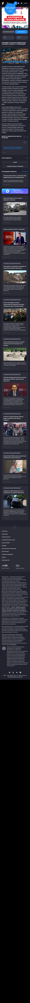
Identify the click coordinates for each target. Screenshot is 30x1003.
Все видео (4, 545)
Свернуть (15, 527)
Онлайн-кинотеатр (5, 568)
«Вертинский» (15, 610)
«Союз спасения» (10, 608)
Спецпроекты (5, 534)
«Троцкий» (4, 610)
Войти (25, 3)
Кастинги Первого (6, 542)
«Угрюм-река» (17, 608)
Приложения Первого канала (8, 539)
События (4, 557)
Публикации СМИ (5, 560)
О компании (4, 531)
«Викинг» (23, 608)
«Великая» (9, 610)
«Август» (13, 607)
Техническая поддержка (7, 554)
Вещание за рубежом (20, 568)
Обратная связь (5, 551)
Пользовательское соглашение (9, 548)
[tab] (8, 32)
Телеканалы (13, 644)
